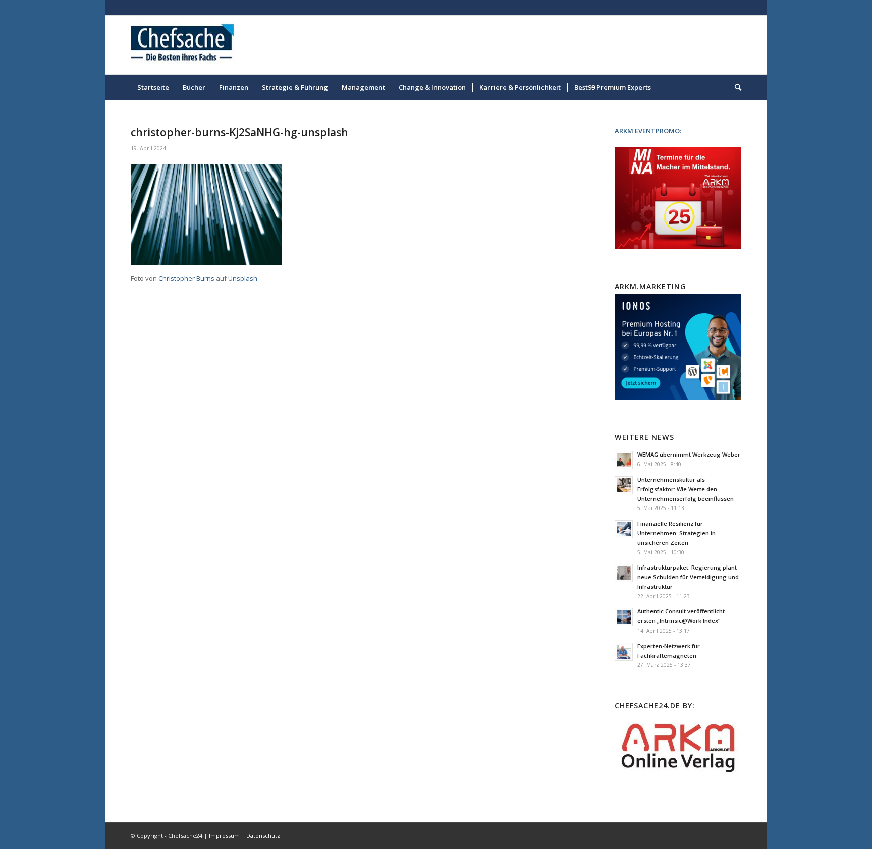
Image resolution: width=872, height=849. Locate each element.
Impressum (224, 835)
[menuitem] (153, 87)
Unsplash (242, 278)
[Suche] (734, 87)
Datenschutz (263, 835)
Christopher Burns (186, 278)
